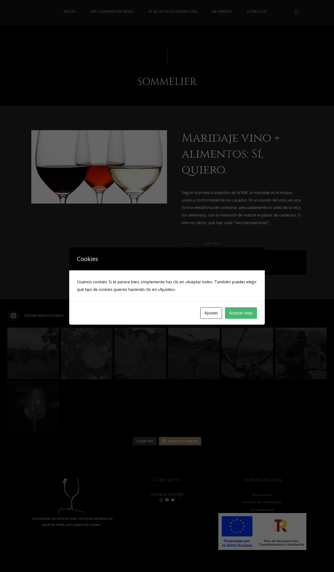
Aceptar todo (241, 313)
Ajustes (211, 313)
